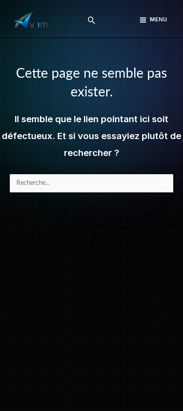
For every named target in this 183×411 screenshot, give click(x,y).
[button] (91, 20)
